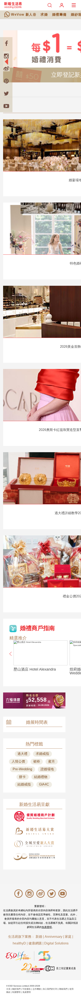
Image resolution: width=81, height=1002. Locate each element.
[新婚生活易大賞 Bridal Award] (34, 831)
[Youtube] (6, 106)
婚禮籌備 (59, 14)
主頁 (8, 989)
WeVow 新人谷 (23, 14)
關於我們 (16, 989)
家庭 (68, 936)
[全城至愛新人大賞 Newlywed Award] (34, 844)
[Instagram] (6, 56)
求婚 (44, 14)
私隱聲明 (16, 992)
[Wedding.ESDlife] (13, 5)
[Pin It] (6, 81)
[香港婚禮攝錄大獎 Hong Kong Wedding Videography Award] (34, 856)
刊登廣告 (26, 989)
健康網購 (35, 943)
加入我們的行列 (50, 989)
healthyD (19, 943)
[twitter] (6, 93)
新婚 (39, 936)
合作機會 (37, 989)
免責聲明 (47, 927)
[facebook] (6, 43)
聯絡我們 (63, 989)
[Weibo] (6, 68)
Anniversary (53, 936)
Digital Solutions (56, 943)
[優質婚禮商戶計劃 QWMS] (34, 816)
